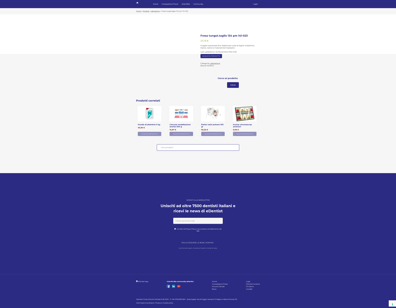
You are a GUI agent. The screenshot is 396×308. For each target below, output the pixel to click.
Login (255, 4)
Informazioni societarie (145, 303)
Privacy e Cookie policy (164, 303)
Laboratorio (155, 11)
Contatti (249, 289)
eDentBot (186, 4)
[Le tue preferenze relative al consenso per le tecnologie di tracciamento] (392, 304)
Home (155, 4)
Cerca (233, 85)
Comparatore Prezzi (170, 4)
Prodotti (146, 11)
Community (198, 4)
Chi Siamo (250, 286)
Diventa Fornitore (253, 284)
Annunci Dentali (218, 286)
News (214, 289)
